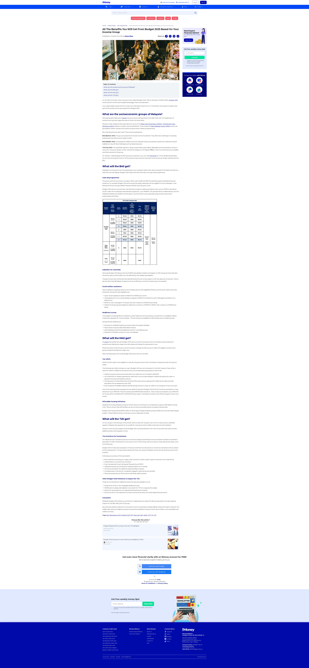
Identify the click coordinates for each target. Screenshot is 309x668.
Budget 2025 (173, 100)
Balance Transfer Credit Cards (110, 650)
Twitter (168, 634)
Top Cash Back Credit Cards (110, 643)
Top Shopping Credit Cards (110, 636)
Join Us (203, 2)
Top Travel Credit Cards (109, 638)
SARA (145, 515)
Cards (168, 18)
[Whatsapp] (174, 36)
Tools (185, 7)
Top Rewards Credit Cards (109, 640)
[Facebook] (166, 36)
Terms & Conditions (148, 583)
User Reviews (150, 638)
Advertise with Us (183, 2)
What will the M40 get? (111, 92)
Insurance (144, 7)
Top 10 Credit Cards (108, 631)
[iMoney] (106, 2)
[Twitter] (170, 36)
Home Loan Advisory (134, 634)
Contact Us (150, 640)
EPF (132, 515)
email (158, 579)
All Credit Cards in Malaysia (109, 647)
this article (153, 156)
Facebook (169, 631)
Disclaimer (112, 656)
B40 (107, 515)
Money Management (138, 18)
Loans (110, 7)
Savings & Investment (166, 7)
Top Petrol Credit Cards (109, 634)
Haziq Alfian (129, 36)
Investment (151, 18)
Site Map (118, 656)
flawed (124, 118)
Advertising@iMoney (126, 656)
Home (104, 25)
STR (149, 515)
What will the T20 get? (111, 95)
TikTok (168, 641)
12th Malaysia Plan (122, 25)
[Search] (195, 13)
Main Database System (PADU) (161, 126)
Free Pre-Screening (168, 2)
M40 (141, 515)
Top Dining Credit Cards (109, 645)
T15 (152, 515)
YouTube (169, 639)
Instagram (169, 636)
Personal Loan (190, 84)
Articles (200, 7)
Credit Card (127, 7)
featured (137, 515)
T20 (155, 515)
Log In (195, 2)
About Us (149, 631)
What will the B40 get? (111, 90)
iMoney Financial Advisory (136, 631)
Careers (149, 636)
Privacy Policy (163, 583)
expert (106, 342)
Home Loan (199, 94)
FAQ (148, 643)
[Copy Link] (178, 36)
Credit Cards (189, 94)
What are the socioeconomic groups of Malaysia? (119, 87)
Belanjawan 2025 (115, 515)
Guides (175, 18)
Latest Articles (112, 25)
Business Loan (199, 84)
